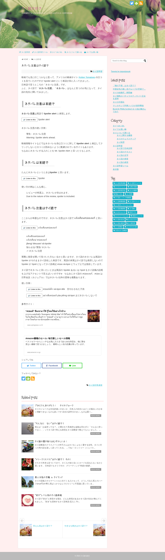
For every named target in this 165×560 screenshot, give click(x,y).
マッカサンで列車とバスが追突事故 (128, 106)
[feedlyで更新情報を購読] (136, 3)
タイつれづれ (118, 126)
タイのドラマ (132, 219)
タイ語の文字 (122, 155)
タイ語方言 (131, 223)
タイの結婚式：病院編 (122, 93)
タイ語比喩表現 (120, 208)
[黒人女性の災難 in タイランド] (28, 482)
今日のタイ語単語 (121, 230)
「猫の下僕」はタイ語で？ (124, 86)
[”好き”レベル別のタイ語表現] (28, 500)
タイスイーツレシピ (121, 216)
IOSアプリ (132, 212)
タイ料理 (120, 142)
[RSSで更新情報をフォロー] (141, 3)
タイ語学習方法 (120, 190)
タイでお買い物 (119, 129)
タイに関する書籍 (124, 135)
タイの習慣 (133, 190)
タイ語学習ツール (120, 166)
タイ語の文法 (119, 219)
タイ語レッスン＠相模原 (123, 198)
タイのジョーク (120, 212)
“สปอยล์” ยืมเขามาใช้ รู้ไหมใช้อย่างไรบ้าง (45, 311)
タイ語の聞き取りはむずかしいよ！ (51, 441)
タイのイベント (120, 187)
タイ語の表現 (122, 162)
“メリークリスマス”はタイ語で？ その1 (53, 459)
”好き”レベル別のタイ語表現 (48, 495)
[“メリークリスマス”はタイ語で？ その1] (28, 464)
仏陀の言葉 (133, 187)
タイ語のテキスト (124, 152)
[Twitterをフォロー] (132, 3)
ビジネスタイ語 (132, 227)
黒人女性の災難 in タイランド (49, 477)
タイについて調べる (121, 133)
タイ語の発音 (122, 159)
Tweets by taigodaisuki (120, 71)
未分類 (116, 169)
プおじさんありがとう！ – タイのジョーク (54, 405)
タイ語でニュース (135, 183)
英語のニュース (137, 216)
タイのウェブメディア (126, 139)
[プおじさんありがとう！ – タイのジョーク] (28, 410)
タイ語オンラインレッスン (124, 205)
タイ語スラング (134, 201)
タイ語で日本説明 (124, 148)
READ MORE (95, 415)
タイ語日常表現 (95, 385)
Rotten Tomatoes (87, 77)
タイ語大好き (32, 8)
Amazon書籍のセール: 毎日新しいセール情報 (47, 338)
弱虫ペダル (118, 194)
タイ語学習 (97, 71)
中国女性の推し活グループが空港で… (129, 89)
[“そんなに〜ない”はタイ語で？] (28, 428)
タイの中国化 (118, 102)
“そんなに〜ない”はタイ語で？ (49, 423)
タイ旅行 (132, 208)
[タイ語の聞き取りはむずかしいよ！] (28, 446)
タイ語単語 (118, 227)
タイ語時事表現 (120, 201)
